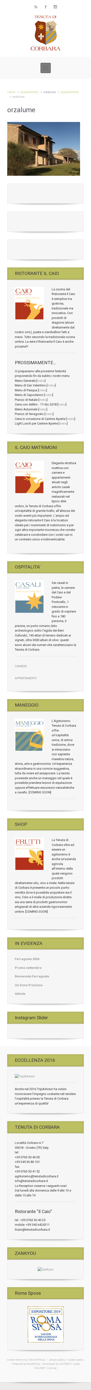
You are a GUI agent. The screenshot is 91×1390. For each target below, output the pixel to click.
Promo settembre (28, 968)
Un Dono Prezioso (28, 985)
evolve (11, 1359)
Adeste (20, 994)
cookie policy (76, 1359)
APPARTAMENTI (26, 678)
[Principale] (46, 68)
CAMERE (21, 666)
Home (11, 92)
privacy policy (57, 1359)
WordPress (33, 1364)
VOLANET (40, 1368)
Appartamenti (29, 92)
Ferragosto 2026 (27, 959)
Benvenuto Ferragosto (32, 976)
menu (41, 381)
